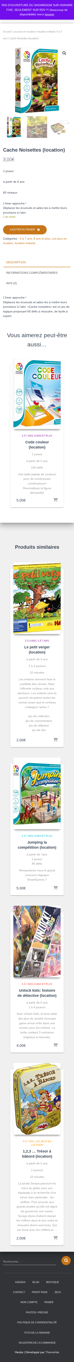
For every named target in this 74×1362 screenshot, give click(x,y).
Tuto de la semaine (37, 1332)
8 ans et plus (42, 238)
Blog (35, 1282)
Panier (48, 1302)
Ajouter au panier (22, 229)
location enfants (46, 31)
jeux (57, 1292)
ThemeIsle (52, 1352)
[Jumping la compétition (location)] (37, 793)
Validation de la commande (37, 1342)
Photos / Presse (37, 1312)
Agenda (20, 1282)
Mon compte (29, 1302)
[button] (64, 53)
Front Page (39, 1292)
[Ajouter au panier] (55, 500)
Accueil (7, 31)
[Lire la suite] (55, 1045)
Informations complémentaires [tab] (32, 272)
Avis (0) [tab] (11, 283)
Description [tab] (16, 262)
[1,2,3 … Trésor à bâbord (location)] (37, 1099)
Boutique (52, 1282)
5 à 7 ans (26, 238)
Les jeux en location (24, 31)
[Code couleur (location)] (37, 393)
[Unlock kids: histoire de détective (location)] (37, 941)
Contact (19, 1292)
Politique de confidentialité (37, 1322)
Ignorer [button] (49, 14)
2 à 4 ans (30, 640)
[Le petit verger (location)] (37, 598)
